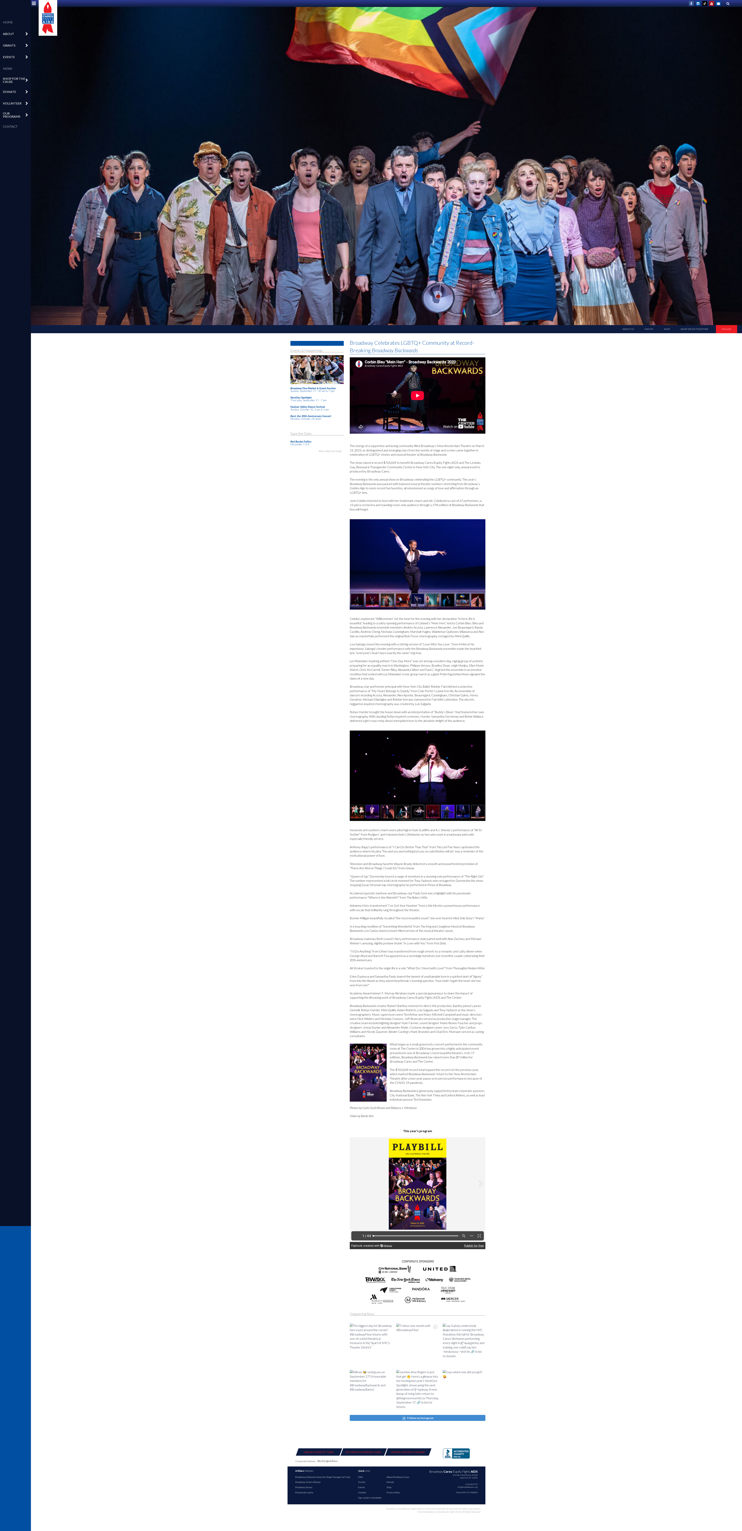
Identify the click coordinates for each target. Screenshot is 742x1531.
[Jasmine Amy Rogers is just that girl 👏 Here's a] (417, 1391)
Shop (667, 329)
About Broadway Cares (397, 1477)
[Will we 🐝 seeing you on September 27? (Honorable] (371, 1391)
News (7, 68)
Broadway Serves (303, 1487)
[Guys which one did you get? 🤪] (464, 1391)
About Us (628, 329)
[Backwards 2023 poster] (368, 1073)
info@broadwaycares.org (467, 1487)
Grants (361, 1482)
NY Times (327, 1462)
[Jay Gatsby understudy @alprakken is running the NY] (464, 1345)
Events (649, 329)
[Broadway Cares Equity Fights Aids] (48, 18)
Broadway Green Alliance (308, 1482)
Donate (726, 329)
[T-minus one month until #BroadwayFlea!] (417, 1345)
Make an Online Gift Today (319, 1452)
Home (8, 22)
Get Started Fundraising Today (363, 1452)
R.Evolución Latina (304, 1492)
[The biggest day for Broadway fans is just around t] (371, 1345)
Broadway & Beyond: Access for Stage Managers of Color (323, 1477)
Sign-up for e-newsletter (370, 1497)
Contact (10, 126)
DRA (360, 1477)
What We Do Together (694, 329)
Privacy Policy (393, 1492)
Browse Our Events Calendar (408, 1452)
